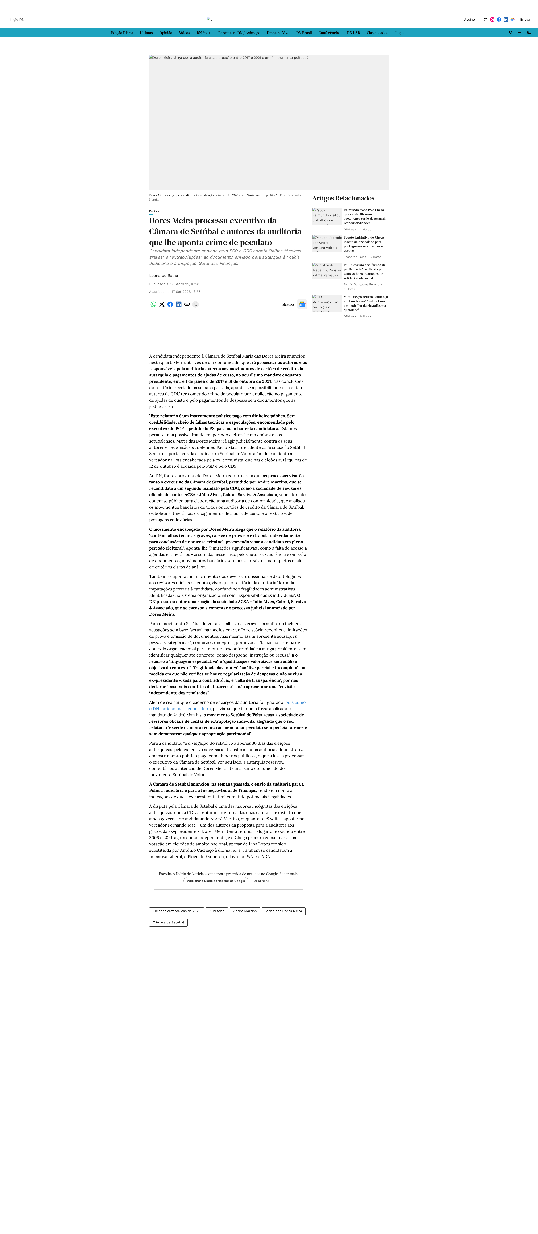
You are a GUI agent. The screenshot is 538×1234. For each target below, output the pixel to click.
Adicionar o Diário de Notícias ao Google (216, 881)
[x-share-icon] (161, 306)
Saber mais (289, 873)
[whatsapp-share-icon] (153, 306)
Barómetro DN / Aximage (239, 32)
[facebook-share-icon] (170, 306)
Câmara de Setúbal (168, 922)
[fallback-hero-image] (327, 216)
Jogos (399, 32)
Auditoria (216, 911)
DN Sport (204, 32)
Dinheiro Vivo (278, 32)
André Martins (245, 911)
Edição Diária (122, 32)
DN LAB (353, 32)
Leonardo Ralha (163, 275)
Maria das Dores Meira (283, 911)
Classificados (377, 32)
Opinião (166, 32)
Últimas (146, 32)
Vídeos (184, 32)
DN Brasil (304, 32)
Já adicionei (262, 881)
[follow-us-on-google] (302, 304)
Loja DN (17, 19)
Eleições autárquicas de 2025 (176, 911)
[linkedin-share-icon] (178, 306)
